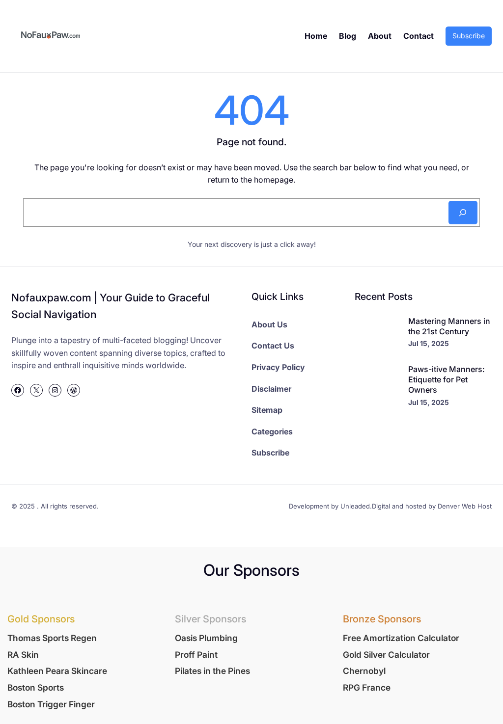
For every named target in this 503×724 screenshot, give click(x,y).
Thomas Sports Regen (52, 638)
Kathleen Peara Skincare (57, 671)
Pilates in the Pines (212, 671)
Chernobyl (364, 671)
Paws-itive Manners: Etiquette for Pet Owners (446, 379)
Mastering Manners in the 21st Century (449, 326)
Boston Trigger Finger (51, 704)
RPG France (367, 687)
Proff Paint (196, 654)
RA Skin (23, 654)
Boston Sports (35, 687)
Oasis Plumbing (206, 638)
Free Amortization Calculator (401, 638)
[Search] (463, 212)
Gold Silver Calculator (386, 654)
